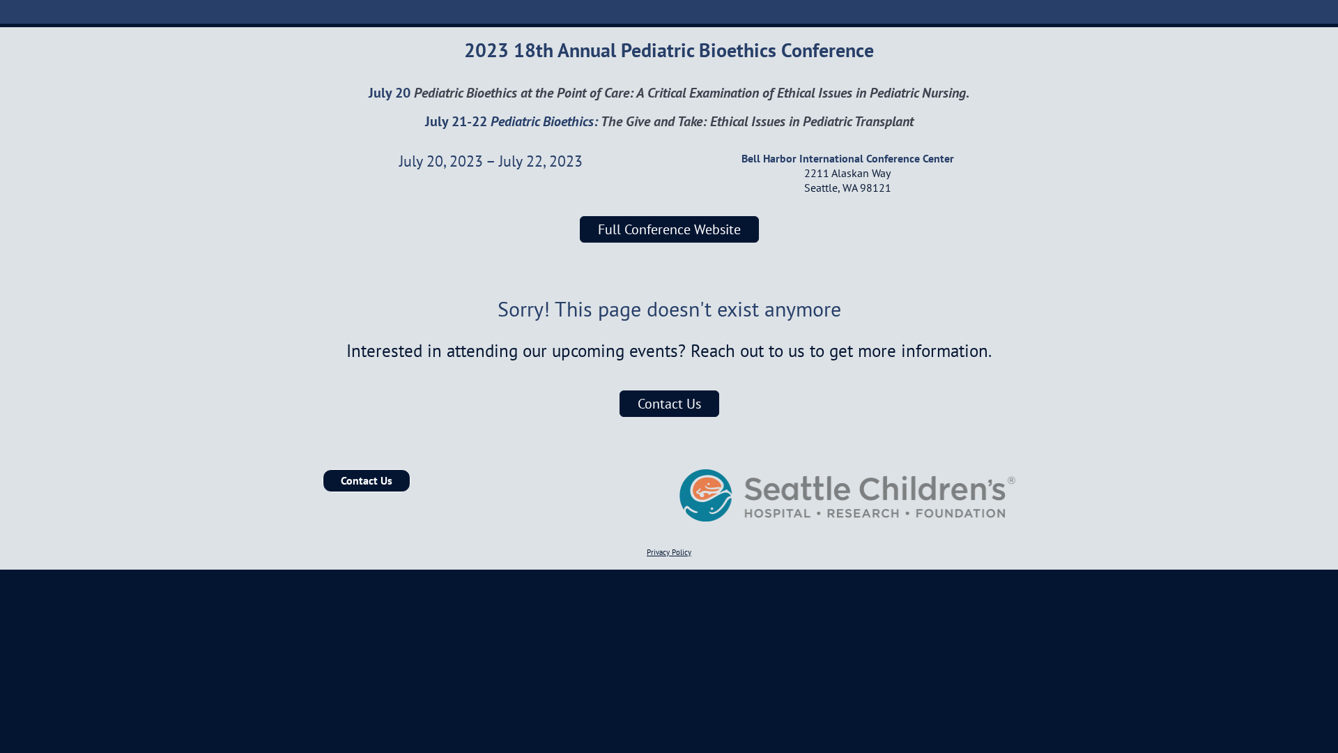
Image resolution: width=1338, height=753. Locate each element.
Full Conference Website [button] (669, 229)
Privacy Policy (669, 552)
